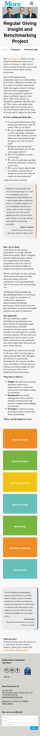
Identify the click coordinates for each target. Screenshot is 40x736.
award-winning (13, 58)
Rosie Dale (23, 649)
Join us (7, 677)
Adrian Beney (9, 649)
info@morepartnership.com (12, 697)
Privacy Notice (7, 704)
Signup (34, 728)
